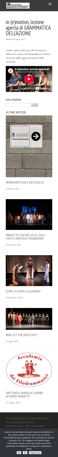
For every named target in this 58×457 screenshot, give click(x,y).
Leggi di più (35, 453)
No (25, 453)
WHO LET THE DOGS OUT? (21, 335)
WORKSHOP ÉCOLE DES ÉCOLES (25, 182)
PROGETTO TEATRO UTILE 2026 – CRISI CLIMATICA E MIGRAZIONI (26, 237)
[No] (54, 442)
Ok (19, 453)
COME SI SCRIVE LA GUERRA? (23, 291)
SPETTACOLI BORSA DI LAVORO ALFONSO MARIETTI (24, 394)
